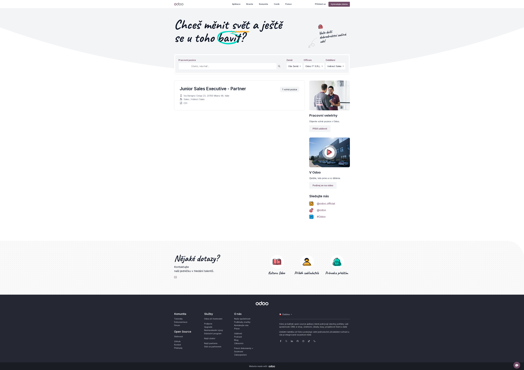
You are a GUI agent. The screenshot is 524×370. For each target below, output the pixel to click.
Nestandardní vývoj (213, 330)
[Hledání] (279, 66)
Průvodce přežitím (337, 273)
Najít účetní (209, 338)
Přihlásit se (320, 4)
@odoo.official (326, 203)
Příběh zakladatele (307, 273)
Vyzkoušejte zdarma (339, 4)
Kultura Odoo (277, 273)
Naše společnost (242, 319)
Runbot (177, 345)
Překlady (178, 348)
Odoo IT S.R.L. (313, 66)
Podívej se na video (323, 185)
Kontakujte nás (241, 325)
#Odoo (321, 216)
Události (238, 333)
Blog (236, 340)
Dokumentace (180, 322)
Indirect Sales (334, 66)
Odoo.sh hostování (213, 319)
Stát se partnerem (212, 346)
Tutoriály (178, 319)
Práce (237, 328)
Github (177, 341)
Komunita (263, 4)
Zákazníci (238, 343)
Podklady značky (242, 322)
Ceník (276, 4)
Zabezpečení (240, 355)
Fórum (177, 325)
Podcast (238, 337)
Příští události (320, 128)
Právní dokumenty (242, 348)
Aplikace (236, 4)
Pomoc (288, 4)
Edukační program (212, 333)
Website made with (258, 366)
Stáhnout (178, 336)
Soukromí (238, 351)
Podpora (208, 323)
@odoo (321, 210)
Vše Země (293, 66)
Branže (249, 4)
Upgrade (208, 327)
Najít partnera (210, 343)
